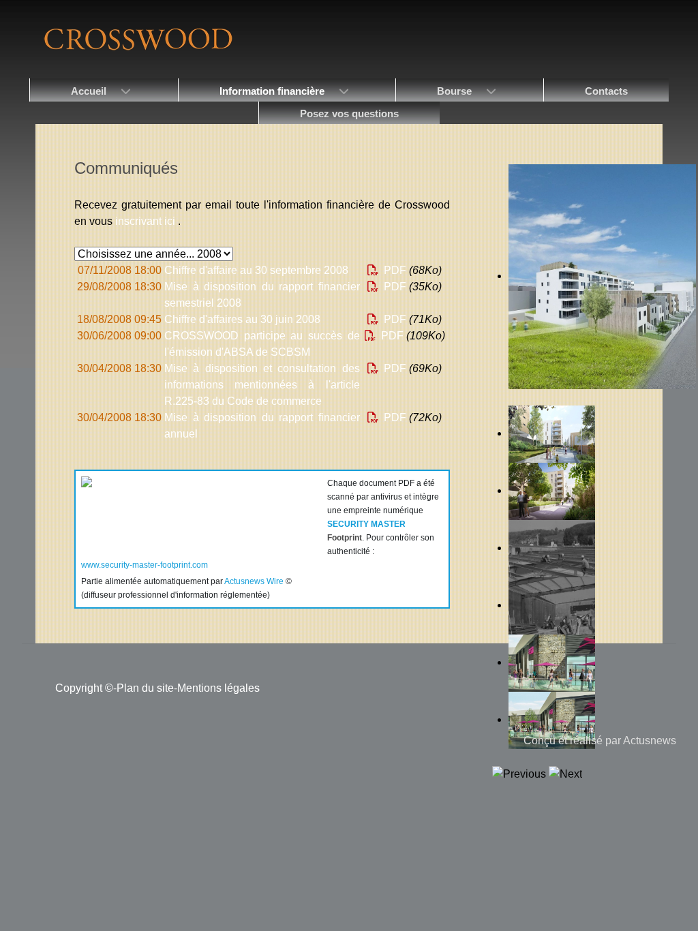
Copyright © (84, 688)
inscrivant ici (146, 221)
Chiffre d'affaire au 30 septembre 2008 (256, 270)
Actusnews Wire (254, 581)
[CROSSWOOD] (136, 38)
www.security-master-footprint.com (144, 565)
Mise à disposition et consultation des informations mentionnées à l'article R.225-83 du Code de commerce (261, 385)
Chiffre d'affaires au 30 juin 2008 (242, 319)
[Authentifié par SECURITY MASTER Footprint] (198, 509)
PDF (393, 270)
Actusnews (649, 740)
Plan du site (145, 688)
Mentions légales (218, 688)
